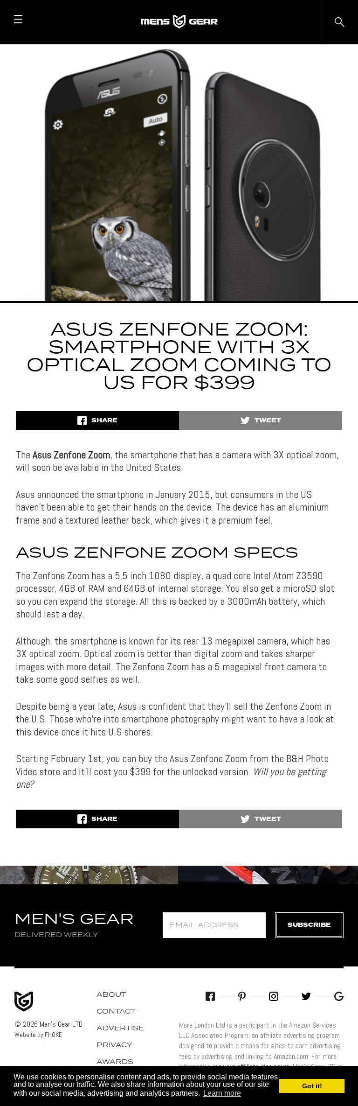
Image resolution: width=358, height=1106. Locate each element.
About (111, 995)
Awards (114, 1062)
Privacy (114, 1045)
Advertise (120, 1028)
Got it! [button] (312, 1086)
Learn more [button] (222, 1093)
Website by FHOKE (38, 1034)
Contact (116, 1012)
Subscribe (309, 925)
